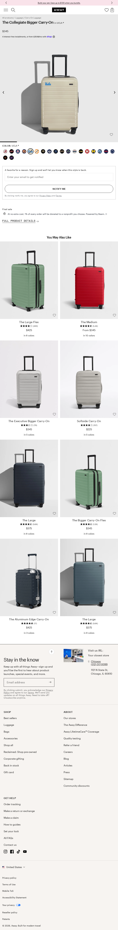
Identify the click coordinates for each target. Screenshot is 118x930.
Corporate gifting (14, 758)
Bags (6, 731)
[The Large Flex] (29, 280)
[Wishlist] (106, 10)
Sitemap (68, 778)
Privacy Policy (45, 196)
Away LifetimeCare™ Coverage (81, 731)
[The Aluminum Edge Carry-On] (29, 577)
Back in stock (11, 765)
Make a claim (11, 817)
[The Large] (29, 478)
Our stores (70, 718)
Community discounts (77, 785)
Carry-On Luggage (33, 18)
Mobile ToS (8, 891)
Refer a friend (71, 745)
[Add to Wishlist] (114, 134)
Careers (68, 751)
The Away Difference (75, 724)
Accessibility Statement (14, 897)
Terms (58, 196)
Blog (66, 758)
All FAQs (8, 838)
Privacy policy (9, 878)
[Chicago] (73, 674)
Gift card (9, 772)
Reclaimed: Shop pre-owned (20, 751)
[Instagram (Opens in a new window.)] (5, 852)
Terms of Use (9, 884)
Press (67, 772)
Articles (68, 765)
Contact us (10, 844)
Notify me (59, 188)
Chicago (96, 661)
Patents (6, 919)
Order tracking (12, 804)
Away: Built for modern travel (26, 925)
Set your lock (11, 831)
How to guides (12, 824)
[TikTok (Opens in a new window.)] (18, 852)
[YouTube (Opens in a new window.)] (25, 852)
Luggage (19, 18)
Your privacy (8, 905)
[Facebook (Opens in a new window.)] (12, 852)
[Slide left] (111, 3)
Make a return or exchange (19, 810)
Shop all (8, 745)
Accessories (11, 738)
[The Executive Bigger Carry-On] (29, 379)
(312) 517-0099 (99, 664)
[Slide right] (6, 3)
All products (7, 18)
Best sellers (10, 718)
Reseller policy (9, 912)
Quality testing (72, 738)
